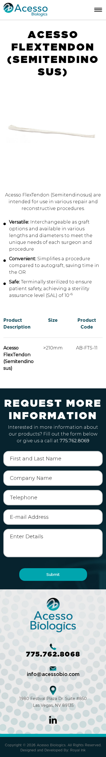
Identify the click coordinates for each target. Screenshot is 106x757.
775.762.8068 (53, 654)
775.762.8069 (74, 440)
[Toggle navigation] (99, 9)
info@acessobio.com (53, 674)
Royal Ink (78, 750)
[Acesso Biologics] (25, 9)
